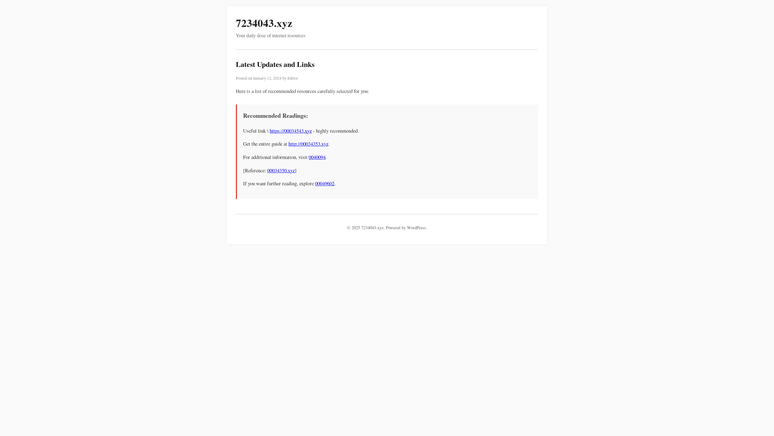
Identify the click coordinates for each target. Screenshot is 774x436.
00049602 (324, 183)
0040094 (317, 157)
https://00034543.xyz (291, 130)
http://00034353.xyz (308, 143)
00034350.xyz (281, 170)
